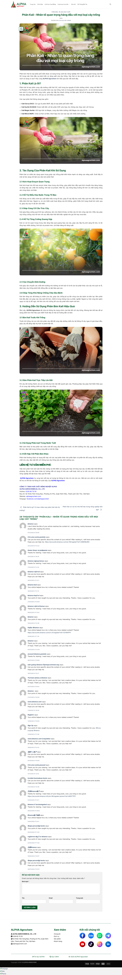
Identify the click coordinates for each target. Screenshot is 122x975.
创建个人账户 (32, 752)
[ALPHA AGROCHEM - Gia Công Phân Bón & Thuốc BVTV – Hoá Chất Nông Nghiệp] (19, 4)
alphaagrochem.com (33, 496)
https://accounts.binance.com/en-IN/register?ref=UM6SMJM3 (67, 542)
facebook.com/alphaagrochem (38, 499)
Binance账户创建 (34, 815)
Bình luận (25, 881)
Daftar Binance (33, 628)
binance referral (34, 572)
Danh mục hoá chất (63, 4)
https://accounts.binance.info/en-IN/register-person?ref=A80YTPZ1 (52, 796)
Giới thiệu (40, 4)
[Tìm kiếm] (110, 4)
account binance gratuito (37, 654)
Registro (31, 715)
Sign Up (30, 725)
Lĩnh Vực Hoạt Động (50, 4)
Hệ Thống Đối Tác (82, 4)
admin (69, 20)
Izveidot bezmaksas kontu (37, 778)
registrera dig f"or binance (38, 837)
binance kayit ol (33, 595)
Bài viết (73, 4)
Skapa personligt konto (36, 826)
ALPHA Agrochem (27, 478)
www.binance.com (35, 702)
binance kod (32, 585)
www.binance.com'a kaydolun (39, 739)
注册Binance (32, 847)
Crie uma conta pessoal (36, 765)
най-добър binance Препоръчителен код (43, 665)
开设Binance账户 (34, 791)
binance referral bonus (36, 606)
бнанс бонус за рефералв (37, 550)
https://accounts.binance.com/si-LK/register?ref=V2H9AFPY (49, 632)
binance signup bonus (36, 561)
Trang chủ (32, 4)
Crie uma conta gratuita (36, 537)
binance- (31, 691)
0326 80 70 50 (31, 491)
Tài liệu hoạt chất (64, 12)
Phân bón (55, 12)
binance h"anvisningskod (37, 804)
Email (51, 898)
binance (31, 524)
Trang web (79, 898)
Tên (23, 898)
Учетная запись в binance (37, 678)
